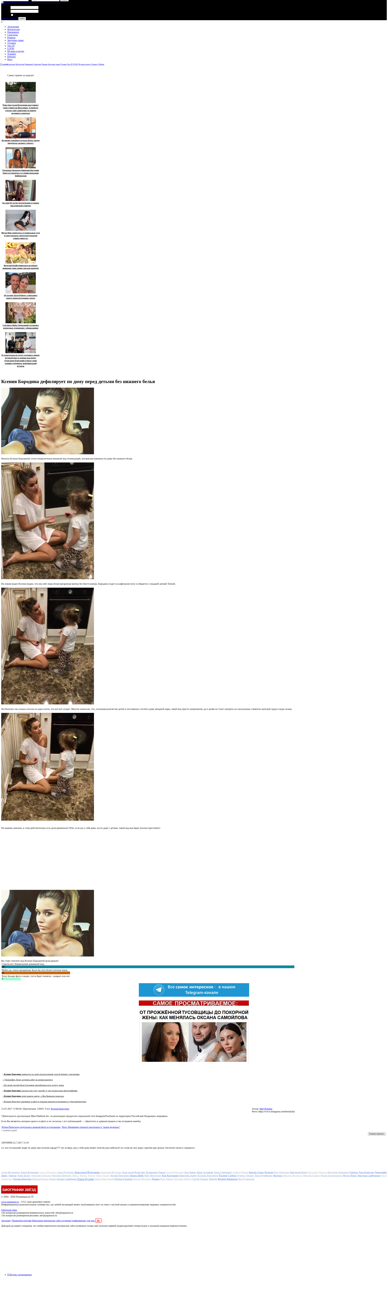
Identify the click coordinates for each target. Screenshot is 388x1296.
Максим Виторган (292, 1175)
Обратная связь (9, 1210)
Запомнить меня (21, 15)
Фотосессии (13, 29)
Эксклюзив (13, 26)
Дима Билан (23, 1175)
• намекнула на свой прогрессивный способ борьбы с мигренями (41, 1074)
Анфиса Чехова (240, 1172)
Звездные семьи (15, 40)
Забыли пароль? (9, 18)
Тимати (213, 1179)
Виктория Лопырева (338, 1172)
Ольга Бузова (85, 1178)
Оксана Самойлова (66, 1179)
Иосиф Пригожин (119, 1175)
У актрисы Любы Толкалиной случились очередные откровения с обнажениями (21, 326)
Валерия (268, 1172)
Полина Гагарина (123, 1179)
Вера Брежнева (281, 1172)
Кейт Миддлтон (152, 1175)
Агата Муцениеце (10, 1172)
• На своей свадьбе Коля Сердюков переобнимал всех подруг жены (33, 1085)
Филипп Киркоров (227, 1179)
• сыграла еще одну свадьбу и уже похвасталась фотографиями (40, 1091)
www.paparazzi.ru (10, 1202)
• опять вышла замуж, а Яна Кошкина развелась (33, 1096)
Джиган (12, 1175)
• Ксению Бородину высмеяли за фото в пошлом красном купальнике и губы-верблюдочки (44, 1102)
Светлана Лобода (182, 1179)
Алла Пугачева (65, 1172)
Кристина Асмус (188, 1175)
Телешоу (11, 54)
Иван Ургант (103, 1175)
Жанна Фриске (87, 1175)
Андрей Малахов (175, 1172)
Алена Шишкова (48, 1172)
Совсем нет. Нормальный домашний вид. (23, 964)
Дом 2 (75, 1175)
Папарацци (13, 32)
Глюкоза (353, 1172)
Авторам (5, 1220)
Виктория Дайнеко (317, 1172)
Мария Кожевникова (331, 1175)
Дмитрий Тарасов (41, 1175)
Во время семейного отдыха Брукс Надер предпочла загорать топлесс (21, 141)
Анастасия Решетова (133, 1172)
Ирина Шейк (137, 1175)
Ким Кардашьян (170, 1175)
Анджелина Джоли (155, 1172)
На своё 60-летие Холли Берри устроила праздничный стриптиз (20, 204)
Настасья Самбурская (369, 1175)
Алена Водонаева (29, 1172)
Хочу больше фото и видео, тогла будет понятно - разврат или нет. (36, 976)
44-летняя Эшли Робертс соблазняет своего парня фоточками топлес (20, 296)
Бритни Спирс (256, 1172)
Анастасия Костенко (110, 1172)
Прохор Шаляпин (142, 1179)
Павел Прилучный (104, 1179)
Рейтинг (11, 56)
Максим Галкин (311, 1175)
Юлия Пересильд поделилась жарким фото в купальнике (31, 1127)
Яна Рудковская (246, 1179)
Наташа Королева (22, 1179)
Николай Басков (40, 1179)
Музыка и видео (15, 51)
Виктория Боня (298, 1172)
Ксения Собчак (228, 1175)
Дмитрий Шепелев (61, 1175)
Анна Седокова (204, 1172)
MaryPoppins (265, 1108)
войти (22, 18)
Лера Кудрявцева (263, 1175)
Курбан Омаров (245, 1175)
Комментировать (377, 1134)
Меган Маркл (350, 1175)
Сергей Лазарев (200, 1179)
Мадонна (278, 1175)
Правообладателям (21, 1220)
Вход (9, 59)
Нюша (52, 1179)
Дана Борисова (366, 1172)
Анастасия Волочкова (87, 1172)
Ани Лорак (190, 1172)
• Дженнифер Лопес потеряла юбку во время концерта (28, 1080)
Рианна (156, 1179)
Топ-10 (10, 45)
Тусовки (11, 43)
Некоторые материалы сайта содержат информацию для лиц (66, 1220)
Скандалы (12, 35)
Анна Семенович (223, 1172)
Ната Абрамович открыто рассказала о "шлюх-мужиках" (91, 1127)
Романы (11, 37)
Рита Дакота (166, 1179)
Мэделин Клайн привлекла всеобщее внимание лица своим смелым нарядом (21, 267)
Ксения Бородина (60, 1108)
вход (3, 4)
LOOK (10, 48)
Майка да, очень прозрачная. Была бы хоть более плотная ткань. (35, 970)
